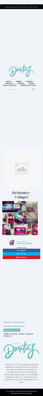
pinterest (23, 257)
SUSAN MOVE (28, 393)
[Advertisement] (21, 36)
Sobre (18, 81)
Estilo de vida (9, 85)
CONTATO (9, 83)
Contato (8, 336)
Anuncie (29, 334)
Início (8, 81)
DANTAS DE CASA (28, 85)
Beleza (21, 83)
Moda (31, 83)
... (1, 2)
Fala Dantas (22, 242)
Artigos (13, 334)
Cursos (29, 81)
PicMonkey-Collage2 (21, 195)
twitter (22, 254)
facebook (22, 250)
